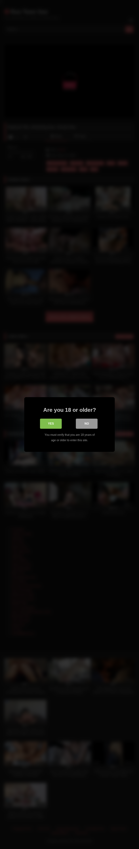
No (87, 423)
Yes (51, 423)
